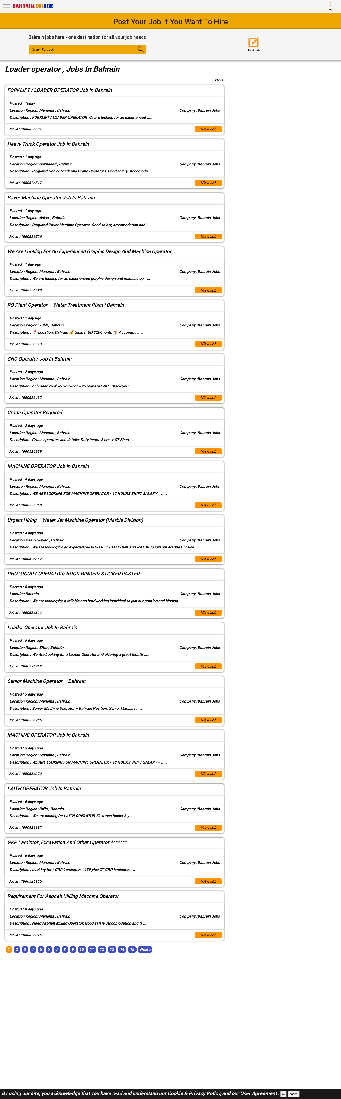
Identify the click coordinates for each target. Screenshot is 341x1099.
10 (81, 949)
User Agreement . (259, 1093)
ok (283, 1094)
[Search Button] (136, 53)
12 (102, 949)
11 (92, 949)
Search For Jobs (43, 49)
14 (122, 949)
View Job (208, 129)
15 (132, 949)
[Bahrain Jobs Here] (33, 7)
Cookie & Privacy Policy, (194, 1093)
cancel (294, 1094)
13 (111, 949)
